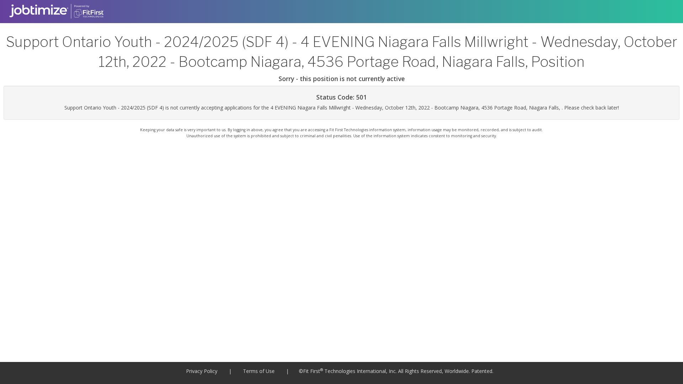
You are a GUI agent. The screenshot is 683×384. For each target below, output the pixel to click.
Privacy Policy (201, 371)
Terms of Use (259, 371)
